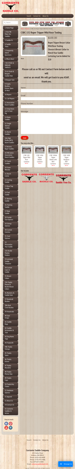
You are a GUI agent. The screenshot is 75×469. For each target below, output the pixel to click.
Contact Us (36, 16)
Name (23, 88)
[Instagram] (10, 428)
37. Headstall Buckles (9, 300)
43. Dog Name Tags (9, 337)
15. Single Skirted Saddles (8, 125)
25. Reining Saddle (8, 199)
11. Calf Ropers (9, 98)
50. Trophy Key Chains (9, 385)
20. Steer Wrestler (8, 168)
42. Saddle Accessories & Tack (9, 330)
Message (24, 111)
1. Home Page (9, 28)
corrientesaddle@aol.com (39, 464)
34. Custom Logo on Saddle (8, 269)
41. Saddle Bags (8, 323)
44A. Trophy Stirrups (8, 348)
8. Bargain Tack (9, 80)
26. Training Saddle (8, 206)
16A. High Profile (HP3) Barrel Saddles (9, 140)
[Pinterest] (10, 423)
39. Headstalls (9, 311)
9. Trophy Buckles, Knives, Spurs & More (9, 87)
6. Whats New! (9, 59)
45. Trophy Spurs (8, 354)
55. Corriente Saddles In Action (9, 411)
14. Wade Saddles (8, 118)
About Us (45, 16)
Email (23, 96)
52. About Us (9, 401)
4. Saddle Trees (8, 45)
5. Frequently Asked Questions (9, 52)
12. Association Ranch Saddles (9, 103)
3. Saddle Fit (9, 40)
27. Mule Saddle (7, 212)
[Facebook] (6, 423)
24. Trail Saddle (7, 193)
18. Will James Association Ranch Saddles (9, 155)
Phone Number (27, 103)
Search (29, 16)
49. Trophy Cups (8, 379)
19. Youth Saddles (8, 162)
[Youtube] (6, 428)
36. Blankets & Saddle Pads (9, 294)
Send (24, 138)
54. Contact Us (9, 405)
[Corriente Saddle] (10, 10)
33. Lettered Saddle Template (9, 261)
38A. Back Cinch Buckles (9, 306)
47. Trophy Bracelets (8, 366)
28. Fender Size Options (9, 218)
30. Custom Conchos (8, 231)
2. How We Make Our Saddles (8, 34)
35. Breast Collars (8, 277)
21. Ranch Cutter (8, 175)
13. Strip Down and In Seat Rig (9, 111)
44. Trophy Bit (9, 343)
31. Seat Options (7, 237)
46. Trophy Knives (8, 360)
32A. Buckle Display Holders (8, 253)
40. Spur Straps (7, 316)
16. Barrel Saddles (8, 133)
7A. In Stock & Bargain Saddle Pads (9, 73)
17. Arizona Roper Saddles (9, 147)
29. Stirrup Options (8, 224)
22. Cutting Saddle (8, 181)
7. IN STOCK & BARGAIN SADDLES (9, 65)
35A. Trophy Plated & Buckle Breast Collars (9, 285)
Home (22, 28)
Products (27, 28)
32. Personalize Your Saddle (9, 244)
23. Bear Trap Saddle (9, 187)
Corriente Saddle (37, 468)
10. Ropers (8, 94)
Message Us (68, 464)
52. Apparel (8, 396)
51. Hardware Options (9, 391)
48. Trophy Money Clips (8, 373)
